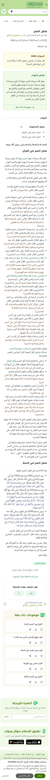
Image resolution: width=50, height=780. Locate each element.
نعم (31, 593)
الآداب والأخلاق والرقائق (16, 35)
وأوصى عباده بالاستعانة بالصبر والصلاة (27, 276)
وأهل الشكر (11, 361)
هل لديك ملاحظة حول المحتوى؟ (25, 576)
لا (18, 593)
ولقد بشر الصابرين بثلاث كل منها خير (28, 258)
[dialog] (24, 769)
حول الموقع (40, 754)
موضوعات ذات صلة (23, 107)
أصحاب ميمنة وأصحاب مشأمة (28, 350)
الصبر (25, 159)
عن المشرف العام (27, 754)
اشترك (6, 716)
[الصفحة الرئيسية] (43, 21)
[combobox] (30, 11)
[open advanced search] (11, 11)
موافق (39, 776)
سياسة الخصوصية (12, 754)
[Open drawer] (3, 4)
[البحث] (3, 11)
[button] (41, 629)
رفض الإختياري (24, 776)
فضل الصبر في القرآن (31, 132)
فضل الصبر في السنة (31, 137)
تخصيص (5, 776)
